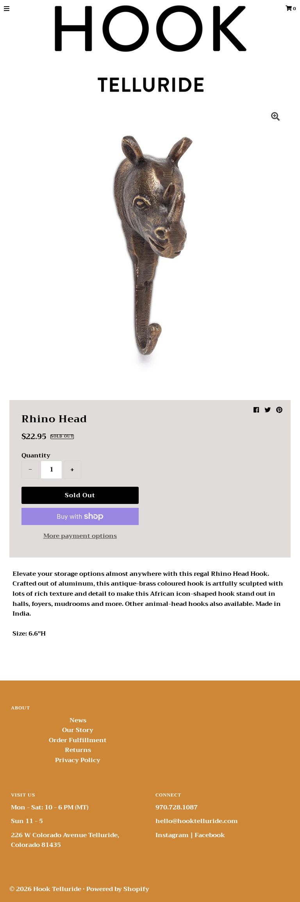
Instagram (172, 835)
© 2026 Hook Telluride (45, 889)
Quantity (35, 455)
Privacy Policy (77, 760)
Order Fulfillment (78, 740)
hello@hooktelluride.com (196, 821)
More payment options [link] (80, 536)
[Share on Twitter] (267, 410)
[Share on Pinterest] (279, 410)
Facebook (210, 835)
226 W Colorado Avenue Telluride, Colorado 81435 (65, 840)
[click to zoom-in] (275, 117)
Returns (78, 750)
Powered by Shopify (117, 889)
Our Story (77, 730)
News (78, 720)
